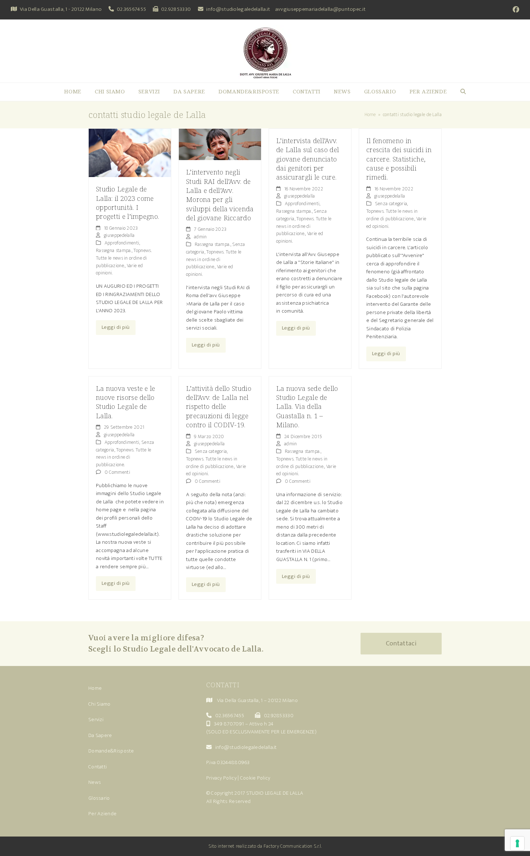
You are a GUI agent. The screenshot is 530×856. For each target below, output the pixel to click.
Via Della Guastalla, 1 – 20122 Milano (257, 700)
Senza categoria (391, 203)
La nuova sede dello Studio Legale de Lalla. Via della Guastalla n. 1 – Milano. (307, 406)
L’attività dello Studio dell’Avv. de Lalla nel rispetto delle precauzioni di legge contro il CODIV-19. (218, 406)
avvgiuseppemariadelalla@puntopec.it (320, 9)
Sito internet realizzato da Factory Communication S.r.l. (265, 846)
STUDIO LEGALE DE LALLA (275, 793)
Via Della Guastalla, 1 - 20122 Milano (61, 9)
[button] (463, 92)
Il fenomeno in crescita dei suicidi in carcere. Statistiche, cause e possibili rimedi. (399, 159)
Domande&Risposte (111, 750)
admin (200, 237)
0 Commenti (117, 472)
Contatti (97, 766)
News (94, 782)
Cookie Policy (255, 777)
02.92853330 (176, 9)
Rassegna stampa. (114, 250)
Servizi (95, 719)
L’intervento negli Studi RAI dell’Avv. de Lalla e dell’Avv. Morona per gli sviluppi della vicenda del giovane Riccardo (220, 194)
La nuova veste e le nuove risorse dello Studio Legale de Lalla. (125, 402)
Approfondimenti (122, 243)
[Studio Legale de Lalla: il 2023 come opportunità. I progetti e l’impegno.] (130, 152)
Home (95, 688)
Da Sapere (100, 735)
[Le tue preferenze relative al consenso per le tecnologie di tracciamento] (517, 843)
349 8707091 (229, 723)
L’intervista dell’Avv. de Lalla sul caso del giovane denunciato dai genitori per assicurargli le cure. (307, 159)
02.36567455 (131, 9)
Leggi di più (116, 327)
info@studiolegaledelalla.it (238, 9)
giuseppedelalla (119, 235)
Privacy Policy (221, 777)
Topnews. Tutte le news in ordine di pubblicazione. (124, 258)
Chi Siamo (99, 704)
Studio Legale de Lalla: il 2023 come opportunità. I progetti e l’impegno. (127, 202)
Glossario (99, 798)
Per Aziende (102, 813)
